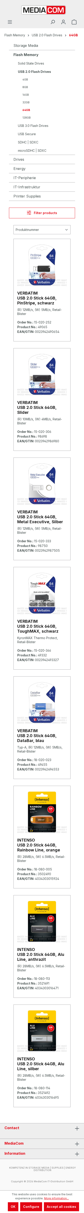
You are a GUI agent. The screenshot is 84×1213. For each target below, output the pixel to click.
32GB (26, 102)
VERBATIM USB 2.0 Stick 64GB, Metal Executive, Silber (40, 517)
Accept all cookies (61, 1207)
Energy (19, 168)
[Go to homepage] (42, 9)
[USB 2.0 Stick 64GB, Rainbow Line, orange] (42, 812)
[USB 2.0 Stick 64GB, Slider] (42, 374)
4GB (25, 79)
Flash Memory (26, 54)
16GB (25, 94)
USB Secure (27, 134)
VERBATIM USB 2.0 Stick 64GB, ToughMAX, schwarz (37, 626)
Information (14, 1153)
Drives (18, 159)
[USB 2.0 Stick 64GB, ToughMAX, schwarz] (42, 593)
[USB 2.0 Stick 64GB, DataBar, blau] (42, 702)
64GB (26, 110)
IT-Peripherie (24, 178)
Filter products (45, 213)
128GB (26, 117)
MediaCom (14, 1143)
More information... (56, 1198)
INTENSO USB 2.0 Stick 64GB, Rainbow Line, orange (38, 845)
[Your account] (63, 21)
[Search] (52, 21)
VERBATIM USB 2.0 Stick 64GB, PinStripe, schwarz (37, 298)
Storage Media (25, 45)
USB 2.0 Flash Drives (34, 72)
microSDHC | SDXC (32, 150)
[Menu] (9, 21)
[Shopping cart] (74, 21)
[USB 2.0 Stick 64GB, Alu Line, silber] (42, 1030)
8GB (25, 87)
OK (13, 1207)
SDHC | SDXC (28, 142)
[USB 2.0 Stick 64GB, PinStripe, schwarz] (42, 265)
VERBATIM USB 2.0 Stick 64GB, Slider (37, 407)
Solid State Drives (31, 63)
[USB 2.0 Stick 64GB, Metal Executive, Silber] (42, 483)
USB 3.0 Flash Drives (33, 126)
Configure (31, 1207)
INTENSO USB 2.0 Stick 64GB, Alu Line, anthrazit (40, 954)
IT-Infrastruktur (26, 187)
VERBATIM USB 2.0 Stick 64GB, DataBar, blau (37, 735)
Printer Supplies (27, 196)
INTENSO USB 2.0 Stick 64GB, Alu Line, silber (40, 1064)
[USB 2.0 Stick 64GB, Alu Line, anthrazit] (42, 921)
